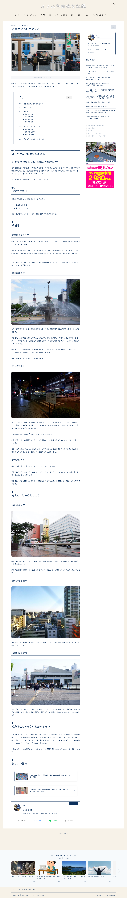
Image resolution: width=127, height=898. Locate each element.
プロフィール (15, 895)
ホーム (17, 15)
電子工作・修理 (46, 15)
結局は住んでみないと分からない (35, 139)
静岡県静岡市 (29, 122)
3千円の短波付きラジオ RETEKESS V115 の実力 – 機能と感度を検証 (99, 84)
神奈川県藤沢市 (30, 134)
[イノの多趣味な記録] (63, 6)
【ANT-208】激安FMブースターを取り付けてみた (100, 72)
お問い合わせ (26, 895)
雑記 (78, 15)
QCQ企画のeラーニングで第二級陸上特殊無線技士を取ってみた (100, 91)
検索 (113, 27)
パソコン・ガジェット (30, 15)
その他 (85, 15)
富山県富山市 (29, 119)
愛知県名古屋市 (30, 132)
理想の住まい (28, 107)
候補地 (26, 111)
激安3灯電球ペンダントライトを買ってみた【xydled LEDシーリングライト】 (100, 66)
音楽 (72, 15)
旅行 (56, 15)
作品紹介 (64, 15)
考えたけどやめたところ (32, 126)
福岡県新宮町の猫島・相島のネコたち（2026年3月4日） (98, 117)
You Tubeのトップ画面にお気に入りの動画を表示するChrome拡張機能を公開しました (100, 97)
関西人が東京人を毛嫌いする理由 (97, 106)
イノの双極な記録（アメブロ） (101, 15)
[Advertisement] (63, 840)
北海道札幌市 (29, 117)
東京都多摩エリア (30, 114)
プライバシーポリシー (39, 895)
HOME (13, 889)
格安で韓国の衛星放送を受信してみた (98, 102)
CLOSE (69, 97)
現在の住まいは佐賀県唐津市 (33, 104)
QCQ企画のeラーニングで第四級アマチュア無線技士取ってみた (100, 78)
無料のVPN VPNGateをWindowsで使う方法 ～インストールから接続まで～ (100, 111)
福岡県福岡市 (29, 129)
